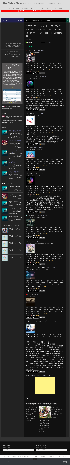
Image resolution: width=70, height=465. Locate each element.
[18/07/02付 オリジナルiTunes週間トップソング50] (5, 251)
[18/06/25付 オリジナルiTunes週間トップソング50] (5, 258)
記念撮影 (43, 77)
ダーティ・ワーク (50, 321)
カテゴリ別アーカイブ (41, 447)
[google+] (21, 20)
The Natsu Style (12, 3)
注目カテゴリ (49, 8)
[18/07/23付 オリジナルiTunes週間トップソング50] (5, 230)
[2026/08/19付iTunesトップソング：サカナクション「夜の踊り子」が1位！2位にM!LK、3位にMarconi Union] (5, 163)
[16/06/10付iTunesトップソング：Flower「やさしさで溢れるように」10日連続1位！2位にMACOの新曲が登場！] (45, 412)
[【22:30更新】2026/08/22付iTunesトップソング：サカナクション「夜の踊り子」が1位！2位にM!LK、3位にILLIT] (5, 132)
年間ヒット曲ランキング (22, 8)
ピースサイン (39, 113)
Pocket (50, 42)
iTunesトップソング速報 (37, 8)
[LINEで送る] (29, 42)
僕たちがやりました (53, 268)
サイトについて (10, 8)
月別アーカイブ (6, 447)
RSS (56, 8)
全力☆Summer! (38, 147)
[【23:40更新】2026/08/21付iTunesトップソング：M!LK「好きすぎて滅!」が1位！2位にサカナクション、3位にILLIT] (5, 142)
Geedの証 (40, 50)
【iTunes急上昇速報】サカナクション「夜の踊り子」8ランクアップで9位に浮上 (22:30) (35, 11)
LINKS (60, 8)
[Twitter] (19, 20)
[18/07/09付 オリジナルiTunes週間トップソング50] (5, 244)
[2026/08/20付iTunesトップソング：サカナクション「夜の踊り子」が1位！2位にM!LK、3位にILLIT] (5, 153)
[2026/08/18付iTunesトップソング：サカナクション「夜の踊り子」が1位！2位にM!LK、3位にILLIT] (5, 173)
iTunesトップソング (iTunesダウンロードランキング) (39, 20)
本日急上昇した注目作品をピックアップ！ (42, 375)
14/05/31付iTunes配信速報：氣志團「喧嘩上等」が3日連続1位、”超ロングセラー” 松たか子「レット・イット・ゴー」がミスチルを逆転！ (31, 413)
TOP (4, 8)
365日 (38, 241)
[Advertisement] (35, 15)
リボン (43, 173)
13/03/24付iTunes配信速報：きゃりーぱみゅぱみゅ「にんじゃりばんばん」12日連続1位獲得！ (56, 411)
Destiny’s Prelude (41, 215)
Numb (38, 294)
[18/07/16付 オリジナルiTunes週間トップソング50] (5, 237)
